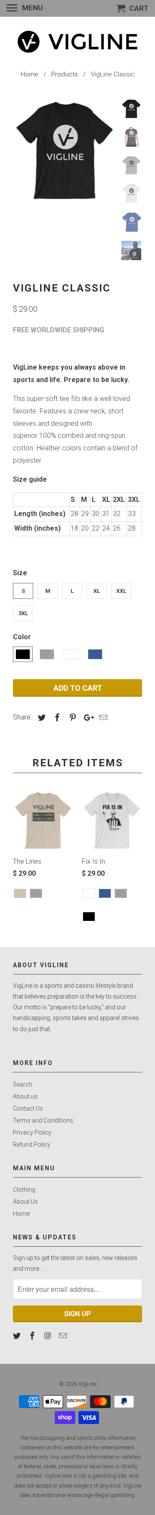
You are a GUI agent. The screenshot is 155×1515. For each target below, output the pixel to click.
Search (22, 1084)
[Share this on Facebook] (56, 717)
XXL (121, 591)
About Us (25, 1201)
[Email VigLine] (63, 1335)
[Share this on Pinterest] (71, 717)
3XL (23, 613)
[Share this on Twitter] (40, 717)
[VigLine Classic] (64, 150)
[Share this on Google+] (86, 717)
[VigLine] (77, 41)
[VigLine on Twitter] (17, 1335)
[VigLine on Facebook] (33, 1335)
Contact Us (28, 1108)
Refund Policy (31, 1144)
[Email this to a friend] (102, 717)
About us (25, 1096)
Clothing (24, 1189)
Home (21, 1213)
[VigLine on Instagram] (48, 1335)
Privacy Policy (32, 1132)
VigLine (87, 1384)
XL (96, 591)
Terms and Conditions (43, 1120)
